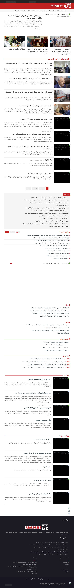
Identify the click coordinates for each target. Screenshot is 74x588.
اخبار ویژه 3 (34, 11)
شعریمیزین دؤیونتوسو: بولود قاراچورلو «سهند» (37, 453)
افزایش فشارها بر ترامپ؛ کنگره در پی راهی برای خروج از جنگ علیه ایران (51, 241)
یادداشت (67, 564)
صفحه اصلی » (52, 11)
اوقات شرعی (29, 578)
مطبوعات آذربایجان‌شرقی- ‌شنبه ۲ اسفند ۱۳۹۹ (57, 345)
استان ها (29, 11)
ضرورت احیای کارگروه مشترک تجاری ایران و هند (56, 328)
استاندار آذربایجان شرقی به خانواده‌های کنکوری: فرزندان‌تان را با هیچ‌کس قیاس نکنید (47, 208)
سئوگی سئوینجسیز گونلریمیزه (42, 439)
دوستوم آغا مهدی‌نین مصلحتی (42, 480)
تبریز (18, 11)
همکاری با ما (66, 572)
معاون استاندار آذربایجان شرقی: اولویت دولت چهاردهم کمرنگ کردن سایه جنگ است (47, 325)
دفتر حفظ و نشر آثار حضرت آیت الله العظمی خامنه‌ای (24, 562)
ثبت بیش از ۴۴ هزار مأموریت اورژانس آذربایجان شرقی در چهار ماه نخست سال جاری (47, 213)
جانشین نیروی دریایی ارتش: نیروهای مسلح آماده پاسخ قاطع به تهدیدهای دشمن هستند (61, 51)
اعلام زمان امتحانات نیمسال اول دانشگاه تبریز (58, 253)
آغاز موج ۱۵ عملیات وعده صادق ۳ (61, 258)
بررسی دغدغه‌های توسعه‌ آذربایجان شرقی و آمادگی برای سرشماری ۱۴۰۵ (30, 78)
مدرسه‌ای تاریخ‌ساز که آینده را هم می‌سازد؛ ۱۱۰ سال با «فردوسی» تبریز (52, 243)
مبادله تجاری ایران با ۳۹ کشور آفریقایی (39, 379)
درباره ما (67, 566)
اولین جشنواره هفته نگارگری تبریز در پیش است (57, 256)
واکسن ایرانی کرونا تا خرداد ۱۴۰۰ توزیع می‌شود (58, 251)
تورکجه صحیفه (66, 562)
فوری (15, 11)
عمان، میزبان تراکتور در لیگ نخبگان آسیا (40, 173)
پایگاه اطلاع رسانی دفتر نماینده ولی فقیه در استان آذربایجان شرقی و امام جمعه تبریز (21, 566)
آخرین (28, 189)
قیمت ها (36, 578)
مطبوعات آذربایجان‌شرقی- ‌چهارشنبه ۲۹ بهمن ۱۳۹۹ (56, 350)
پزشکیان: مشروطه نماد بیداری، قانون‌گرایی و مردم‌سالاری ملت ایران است (50, 330)
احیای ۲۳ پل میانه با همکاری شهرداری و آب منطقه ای (36, 119)
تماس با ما (66, 568)
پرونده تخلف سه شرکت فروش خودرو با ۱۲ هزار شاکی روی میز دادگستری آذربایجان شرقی (45, 224)
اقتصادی (21, 11)
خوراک (48, 578)
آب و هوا (42, 578)
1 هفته (12, 232)
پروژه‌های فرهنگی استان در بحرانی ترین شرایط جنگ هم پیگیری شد (32, 134)
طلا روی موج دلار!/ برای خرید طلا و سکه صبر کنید (57, 248)
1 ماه (7, 232)
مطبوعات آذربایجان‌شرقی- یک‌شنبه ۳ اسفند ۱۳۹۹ (56, 342)
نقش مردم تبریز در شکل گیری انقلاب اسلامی (37, 408)
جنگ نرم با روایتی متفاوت (43, 420)
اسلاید (25, 11)
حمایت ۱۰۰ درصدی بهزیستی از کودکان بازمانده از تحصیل (35, 105)
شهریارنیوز (34, 573)
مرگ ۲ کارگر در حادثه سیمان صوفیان (41, 160)
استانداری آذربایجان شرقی (30, 569)
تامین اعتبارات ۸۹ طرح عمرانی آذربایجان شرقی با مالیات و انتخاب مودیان (50, 198)
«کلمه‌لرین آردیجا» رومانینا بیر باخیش (40, 494)
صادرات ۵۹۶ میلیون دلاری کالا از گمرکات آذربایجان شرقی (54, 316)
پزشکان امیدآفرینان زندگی (17, 49)
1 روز (18, 232)
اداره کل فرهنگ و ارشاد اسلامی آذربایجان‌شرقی (26, 571)
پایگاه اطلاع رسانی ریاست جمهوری (29, 564)
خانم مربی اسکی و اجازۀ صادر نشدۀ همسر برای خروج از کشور (32, 393)
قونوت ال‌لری (47, 466)
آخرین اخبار (40, 11)
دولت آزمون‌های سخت (63, 333)
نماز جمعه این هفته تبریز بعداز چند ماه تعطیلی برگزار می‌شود (54, 246)
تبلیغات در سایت (65, 570)
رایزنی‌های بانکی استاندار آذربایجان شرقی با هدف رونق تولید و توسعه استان (38, 51)
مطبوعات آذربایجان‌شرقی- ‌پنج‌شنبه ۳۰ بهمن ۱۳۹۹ (56, 348)
